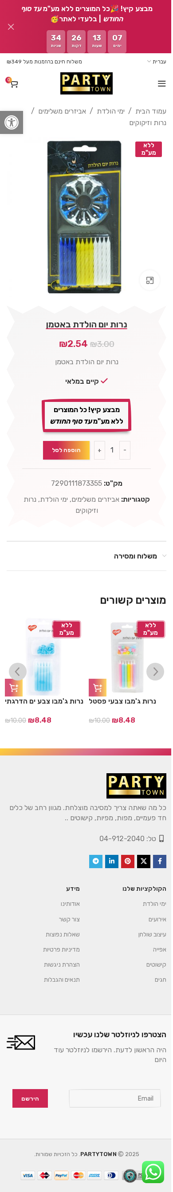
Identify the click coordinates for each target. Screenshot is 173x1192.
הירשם (23, 1092)
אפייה (153, 943)
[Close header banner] (11, 26)
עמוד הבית (144, 111)
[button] (11, 122)
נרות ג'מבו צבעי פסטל (122, 694)
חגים (154, 973)
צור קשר (62, 913)
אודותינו (63, 897)
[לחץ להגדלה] (143, 273)
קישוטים (150, 958)
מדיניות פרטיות (54, 943)
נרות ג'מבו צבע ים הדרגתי (44, 694)
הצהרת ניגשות (55, 958)
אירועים (151, 913)
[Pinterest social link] (121, 855)
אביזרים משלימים (55, 111)
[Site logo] (83, 83)
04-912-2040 (115, 832)
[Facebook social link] (153, 855)
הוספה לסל (62, 443)
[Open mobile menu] (155, 83)
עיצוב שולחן (146, 928)
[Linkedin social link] (105, 855)
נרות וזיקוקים (141, 122)
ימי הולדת (104, 111)
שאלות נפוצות (56, 928)
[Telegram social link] (89, 855)
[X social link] (137, 855)
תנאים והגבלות (55, 973)
